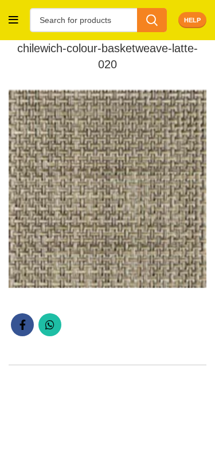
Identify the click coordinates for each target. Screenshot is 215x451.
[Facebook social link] (22, 324)
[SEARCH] (152, 20)
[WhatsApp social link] (49, 324)
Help (192, 20)
